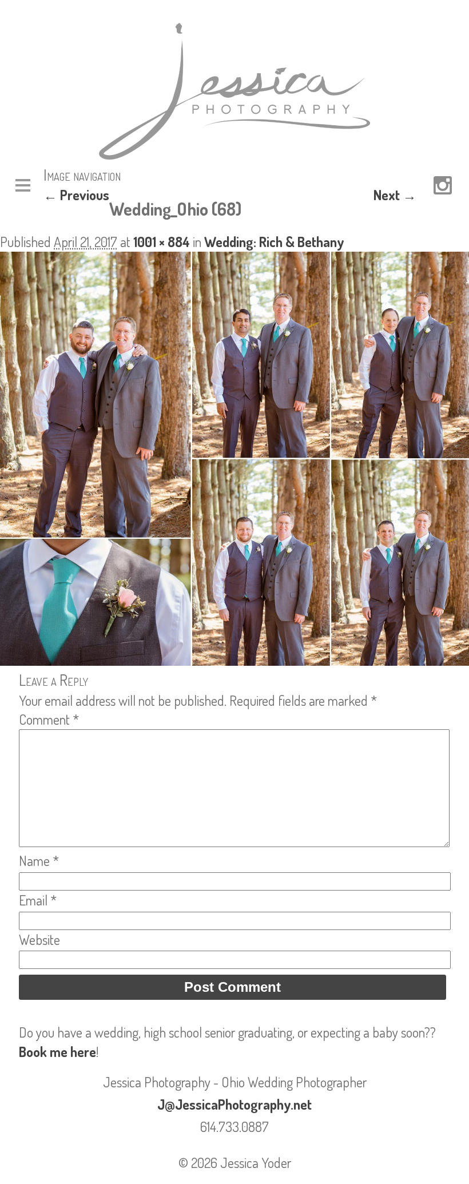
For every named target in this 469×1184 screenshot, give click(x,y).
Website (39, 939)
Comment (49, 719)
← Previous (76, 195)
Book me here (57, 1051)
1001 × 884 (161, 242)
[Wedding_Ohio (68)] (234, 660)
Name (39, 860)
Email (38, 900)
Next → (394, 195)
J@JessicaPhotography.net (234, 1104)
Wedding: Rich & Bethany (274, 242)
